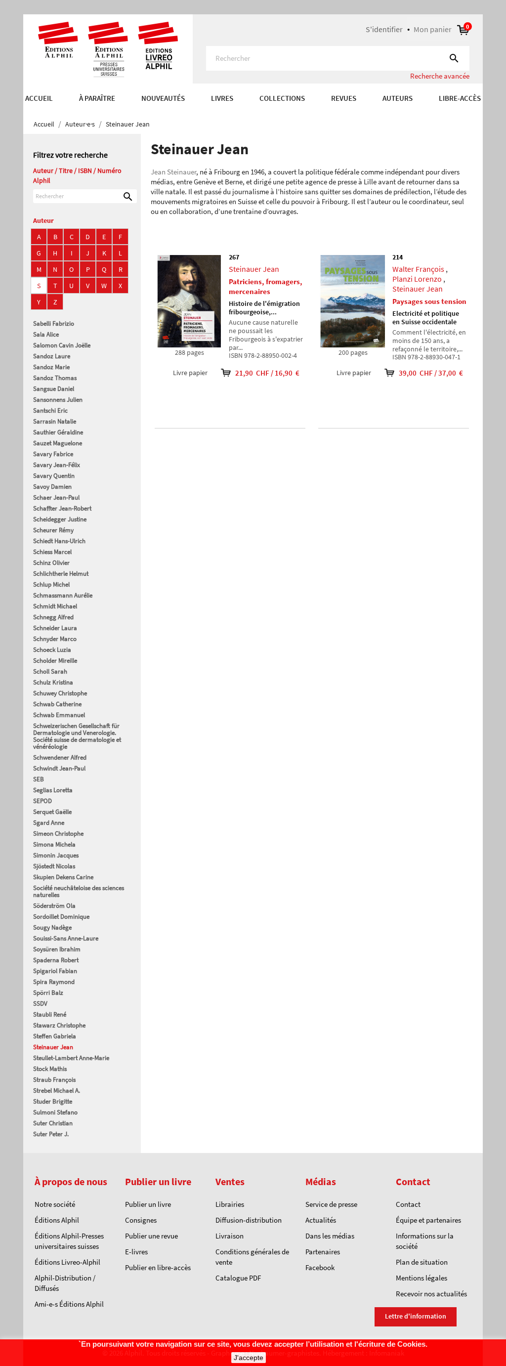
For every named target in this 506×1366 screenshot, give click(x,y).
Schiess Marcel (52, 552)
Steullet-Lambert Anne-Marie (71, 1058)
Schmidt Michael (55, 606)
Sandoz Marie (51, 367)
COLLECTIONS (282, 98)
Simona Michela (54, 844)
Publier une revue (151, 1235)
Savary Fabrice (53, 454)
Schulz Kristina (53, 682)
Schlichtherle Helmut (60, 573)
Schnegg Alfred (53, 617)
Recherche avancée (439, 76)
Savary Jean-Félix (56, 465)
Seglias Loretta (53, 790)
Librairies (229, 1204)
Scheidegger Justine (59, 519)
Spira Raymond (54, 982)
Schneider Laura (55, 628)
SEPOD (42, 801)
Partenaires (322, 1251)
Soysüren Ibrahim (57, 949)
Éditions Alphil (57, 1220)
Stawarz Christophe (59, 1025)
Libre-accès (460, 98)
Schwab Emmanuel (59, 715)
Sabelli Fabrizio (53, 323)
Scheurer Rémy (53, 530)
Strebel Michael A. (56, 1090)
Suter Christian (53, 1123)
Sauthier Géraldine (58, 432)
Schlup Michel (51, 584)
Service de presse (331, 1204)
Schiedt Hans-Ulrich (59, 541)
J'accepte (248, 1358)
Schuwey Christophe (60, 693)
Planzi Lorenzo (417, 279)
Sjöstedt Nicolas (54, 866)
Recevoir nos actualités (431, 1293)
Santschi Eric (50, 410)
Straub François (54, 1079)
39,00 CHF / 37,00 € (424, 373)
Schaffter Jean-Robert (62, 508)
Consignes (141, 1220)
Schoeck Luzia (52, 649)
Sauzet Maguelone (57, 443)
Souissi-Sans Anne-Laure (65, 938)
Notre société (55, 1204)
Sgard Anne (48, 822)
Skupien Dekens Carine (63, 877)
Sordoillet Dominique (61, 916)
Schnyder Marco (55, 639)
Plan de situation (422, 1262)
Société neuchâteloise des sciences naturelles (78, 891)
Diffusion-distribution (248, 1220)
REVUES (343, 98)
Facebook (320, 1267)
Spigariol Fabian (55, 971)
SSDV (40, 1003)
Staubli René (49, 1014)
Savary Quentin (54, 475)
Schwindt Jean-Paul (59, 768)
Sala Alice (46, 334)
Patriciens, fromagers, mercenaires (265, 286)
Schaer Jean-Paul (56, 497)
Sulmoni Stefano (55, 1112)
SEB (38, 779)
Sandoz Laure (51, 356)
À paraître (97, 98)
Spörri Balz (48, 992)
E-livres (136, 1251)
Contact (408, 1204)
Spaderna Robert (56, 960)
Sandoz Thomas (55, 378)
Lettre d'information (415, 1316)
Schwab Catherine (57, 704)
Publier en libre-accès (158, 1267)
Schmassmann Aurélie (62, 595)
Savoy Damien (52, 486)
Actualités (320, 1220)
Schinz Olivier (51, 562)
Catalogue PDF (238, 1277)
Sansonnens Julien (58, 399)
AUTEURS (397, 98)
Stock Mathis (50, 1069)
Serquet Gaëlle (52, 812)
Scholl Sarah (50, 671)
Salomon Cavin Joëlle (61, 345)
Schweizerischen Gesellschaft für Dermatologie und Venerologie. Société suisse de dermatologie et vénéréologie (77, 736)
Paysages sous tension (429, 301)
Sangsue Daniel (53, 388)
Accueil (39, 98)
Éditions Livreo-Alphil (67, 1262)
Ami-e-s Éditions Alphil (69, 1304)
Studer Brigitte (52, 1101)
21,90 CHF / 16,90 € (260, 373)
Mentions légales (421, 1277)
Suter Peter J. (51, 1134)
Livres (222, 98)
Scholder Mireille (55, 660)
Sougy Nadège (52, 927)
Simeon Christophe (58, 833)
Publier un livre (148, 1204)
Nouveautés (163, 98)
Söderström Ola (54, 905)
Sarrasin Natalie (54, 421)
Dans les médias (329, 1235)
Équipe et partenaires (428, 1220)
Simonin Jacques (56, 855)
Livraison (229, 1235)
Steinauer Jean (53, 1047)
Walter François (418, 269)
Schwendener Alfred (59, 757)
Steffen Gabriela (54, 1036)
